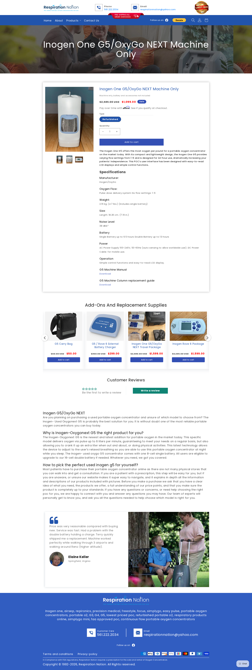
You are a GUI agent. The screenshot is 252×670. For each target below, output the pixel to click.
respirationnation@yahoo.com (158, 9)
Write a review (150, 390)
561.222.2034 (111, 9)
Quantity (104, 125)
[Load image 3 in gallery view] (79, 159)
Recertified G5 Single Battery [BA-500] (188, 343)
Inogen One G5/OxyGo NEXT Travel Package (105, 343)
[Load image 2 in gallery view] (69, 159)
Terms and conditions (58, 654)
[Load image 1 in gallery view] (60, 159)
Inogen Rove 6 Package (147, 343)
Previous (42, 336)
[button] (73, 20)
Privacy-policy (87, 654)
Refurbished (110, 119)
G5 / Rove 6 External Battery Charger (63, 343)
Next (205, 336)
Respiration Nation (92, 664)
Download (105, 273)
